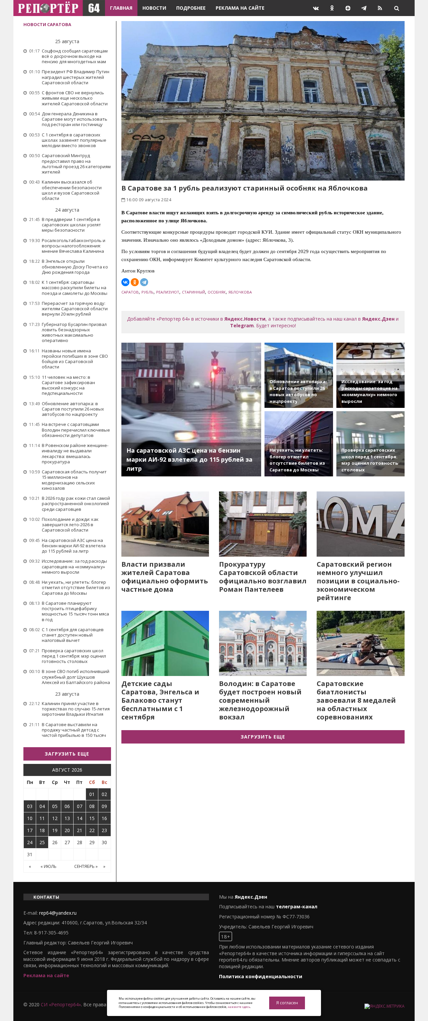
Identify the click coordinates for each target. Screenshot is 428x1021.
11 (42, 818)
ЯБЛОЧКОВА (240, 292)
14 (79, 818)
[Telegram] (144, 282)
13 (67, 818)
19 (55, 830)
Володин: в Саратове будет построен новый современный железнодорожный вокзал (260, 700)
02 (104, 794)
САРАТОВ (130, 292)
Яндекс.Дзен (378, 319)
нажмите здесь (239, 1007)
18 (42, 830)
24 (29, 842)
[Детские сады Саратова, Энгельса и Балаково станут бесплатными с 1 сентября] (165, 643)
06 (67, 806)
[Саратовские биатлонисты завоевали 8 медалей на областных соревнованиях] (360, 643)
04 (42, 806)
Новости (154, 8)
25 (42, 842)
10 (29, 818)
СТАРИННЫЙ (193, 292)
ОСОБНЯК (217, 292)
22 (92, 830)
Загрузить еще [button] (67, 754)
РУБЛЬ (147, 292)
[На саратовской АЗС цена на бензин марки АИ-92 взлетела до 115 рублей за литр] (191, 409)
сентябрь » (86, 866)
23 (104, 830)
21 (79, 830)
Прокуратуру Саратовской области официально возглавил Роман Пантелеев (263, 577)
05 (55, 806)
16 (104, 818)
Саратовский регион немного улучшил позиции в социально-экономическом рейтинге (358, 581)
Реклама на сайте (240, 8)
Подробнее (191, 8)
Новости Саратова (47, 24)
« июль (48, 866)
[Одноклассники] (135, 282)
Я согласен (287, 1003)
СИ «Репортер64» (61, 1004)
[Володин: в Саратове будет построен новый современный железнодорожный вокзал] (263, 643)
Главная (121, 8)
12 (55, 818)
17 (29, 830)
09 (104, 806)
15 (92, 818)
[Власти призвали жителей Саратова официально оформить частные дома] (165, 524)
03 (29, 806)
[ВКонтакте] (125, 282)
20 (67, 830)
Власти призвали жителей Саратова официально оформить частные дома (164, 577)
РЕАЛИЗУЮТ (167, 292)
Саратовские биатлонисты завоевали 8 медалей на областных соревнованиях (356, 700)
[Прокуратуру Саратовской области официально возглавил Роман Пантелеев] (263, 524)
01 (92, 794)
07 (79, 806)
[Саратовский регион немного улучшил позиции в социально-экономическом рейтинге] (360, 524)
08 (92, 806)
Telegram (242, 325)
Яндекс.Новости (244, 319)
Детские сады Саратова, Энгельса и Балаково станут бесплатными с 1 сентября (160, 700)
